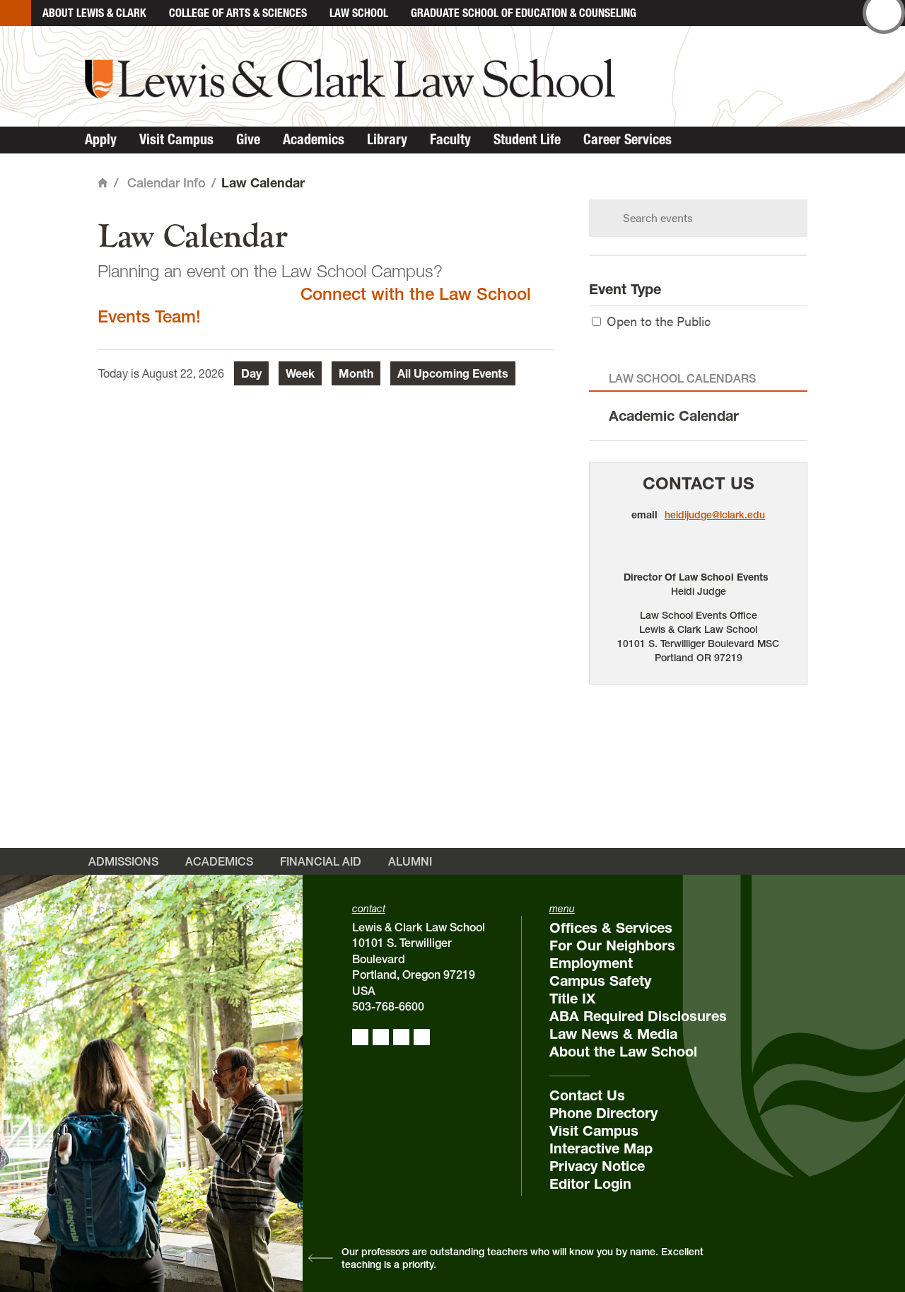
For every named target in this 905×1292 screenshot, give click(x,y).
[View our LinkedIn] (401, 1037)
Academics (313, 139)
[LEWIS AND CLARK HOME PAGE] (15, 13)
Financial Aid (320, 861)
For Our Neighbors (612, 945)
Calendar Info (166, 183)
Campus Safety (600, 980)
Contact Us (698, 483)
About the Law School (623, 1051)
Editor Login (590, 1183)
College (238, 13)
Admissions (123, 861)
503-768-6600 (388, 1006)
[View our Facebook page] (360, 1037)
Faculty (450, 139)
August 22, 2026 (183, 373)
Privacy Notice (597, 1166)
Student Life (527, 139)
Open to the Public (659, 321)
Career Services (627, 139)
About (94, 13)
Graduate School (523, 13)
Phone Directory (603, 1113)
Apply (101, 139)
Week (300, 373)
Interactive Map (601, 1148)
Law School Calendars (682, 378)
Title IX (572, 998)
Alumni (410, 861)
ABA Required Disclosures (638, 1016)
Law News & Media (613, 1033)
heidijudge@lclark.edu (715, 514)
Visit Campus (176, 139)
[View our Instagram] (381, 1037)
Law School (358, 13)
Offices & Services (610, 927)
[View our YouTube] (422, 1037)
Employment (591, 963)
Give (248, 139)
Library (387, 139)
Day (251, 373)
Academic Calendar (674, 415)
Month (356, 373)
